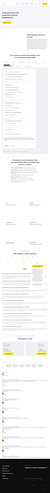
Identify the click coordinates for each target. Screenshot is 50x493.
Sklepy (32, 3)
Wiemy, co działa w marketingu (35, 467)
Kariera (38, 478)
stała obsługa (5, 466)
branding (4, 468)
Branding (22, 3)
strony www (5, 471)
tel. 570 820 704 (5, 349)
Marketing (39, 3)
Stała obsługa (17, 3)
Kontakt (41, 478)
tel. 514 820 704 (40, 349)
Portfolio (26, 478)
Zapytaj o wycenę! (7, 22)
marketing (5, 478)
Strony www (27, 3)
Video (35, 3)
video (3, 476)
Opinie (35, 478)
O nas (29, 478)
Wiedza (32, 478)
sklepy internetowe (7, 473)
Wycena (45, 3)
